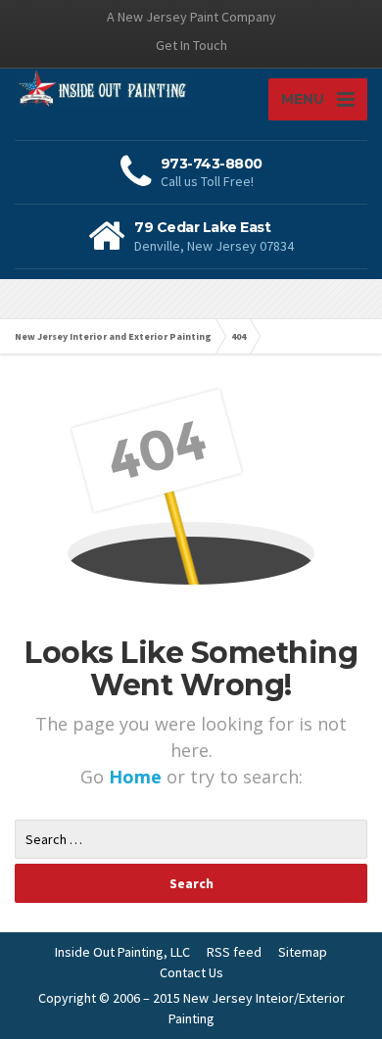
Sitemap (302, 952)
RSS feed (234, 952)
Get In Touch (191, 45)
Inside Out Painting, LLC (122, 952)
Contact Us (191, 972)
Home (138, 776)
